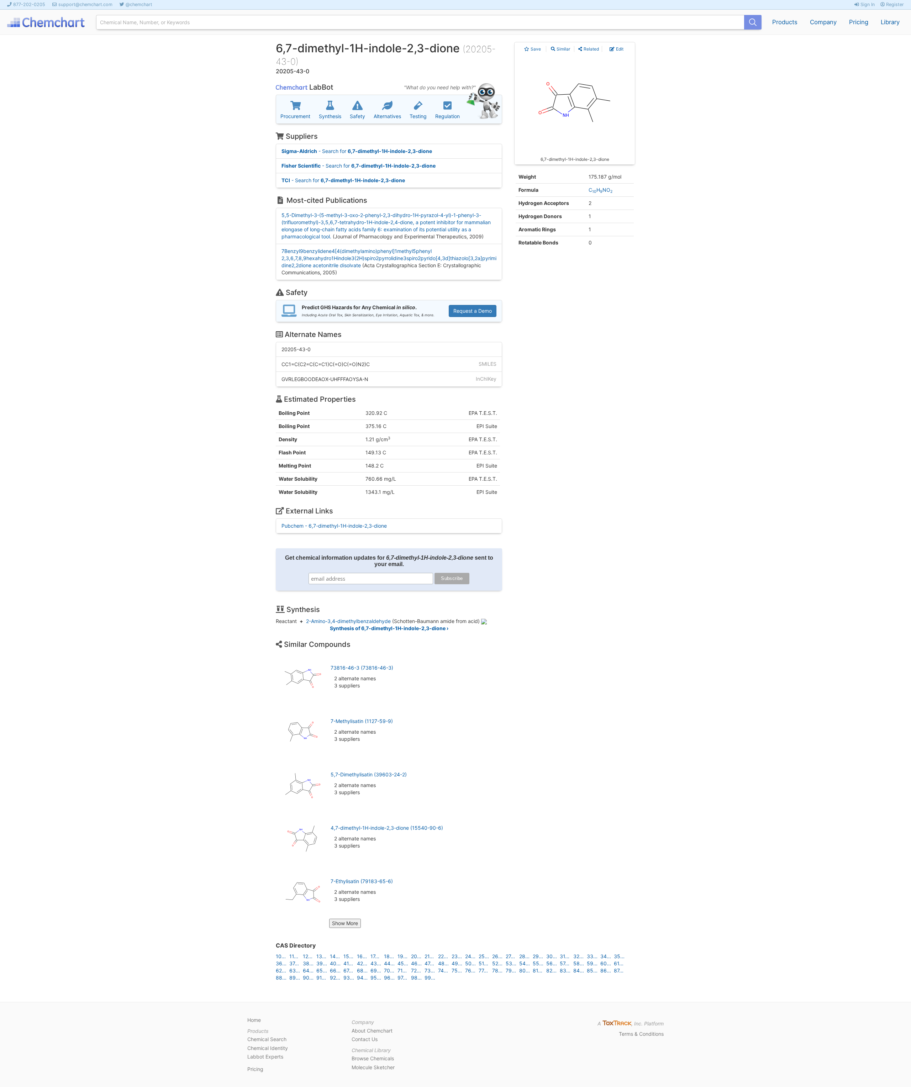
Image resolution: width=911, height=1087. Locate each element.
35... (619, 956)
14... (335, 956)
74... (443, 970)
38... (308, 963)
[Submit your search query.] (753, 22)
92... (335, 978)
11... (293, 956)
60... (605, 963)
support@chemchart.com (85, 4)
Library (890, 22)
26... (497, 956)
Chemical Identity (267, 1048)
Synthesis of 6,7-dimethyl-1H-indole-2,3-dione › (389, 628)
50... (470, 963)
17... (374, 956)
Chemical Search (266, 1039)
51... (483, 963)
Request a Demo (472, 311)
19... (402, 956)
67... (348, 970)
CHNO (600, 190)
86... (605, 970)
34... (605, 956)
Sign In (867, 4)
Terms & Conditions (641, 1034)
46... (416, 963)
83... (565, 970)
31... (564, 956)
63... (294, 970)
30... (551, 956)
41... (348, 963)
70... (389, 970)
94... (362, 978)
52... (497, 963)
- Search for (356, 151)
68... (362, 970)
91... (321, 978)
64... (308, 970)
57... (564, 963)
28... (524, 956)
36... (281, 963)
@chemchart (139, 4)
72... (416, 970)
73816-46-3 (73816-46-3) (362, 668)
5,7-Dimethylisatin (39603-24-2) (369, 774)
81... (537, 970)
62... (281, 970)
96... (389, 978)
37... (294, 963)
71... (402, 970)
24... (470, 956)
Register (894, 4)
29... (538, 956)
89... (294, 978)
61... (618, 963)
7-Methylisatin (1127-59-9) (362, 721)
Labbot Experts (265, 1057)
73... (430, 970)
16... (362, 956)
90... (308, 978)
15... (348, 956)
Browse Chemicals (373, 1058)
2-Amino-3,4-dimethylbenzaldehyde (348, 621)
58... (578, 963)
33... (592, 956)
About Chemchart (372, 1031)
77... (483, 970)
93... (348, 978)
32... (578, 956)
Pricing (858, 22)
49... (457, 963)
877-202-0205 (29, 4)
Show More (345, 923)
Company (823, 22)
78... (497, 970)
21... (429, 956)
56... (551, 963)
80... (524, 970)
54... (524, 963)
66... (335, 970)
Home (254, 1020)
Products (784, 22)
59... (592, 963)
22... (443, 956)
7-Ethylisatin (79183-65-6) (362, 881)
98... (416, 978)
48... (443, 963)
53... (511, 963)
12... (307, 956)
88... (281, 978)
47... (429, 963)
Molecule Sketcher (373, 1067)
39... (321, 963)
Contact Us (365, 1039)
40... (335, 963)
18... (389, 956)
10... (281, 956)
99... (430, 978)
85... (592, 970)
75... (457, 970)
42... (362, 963)
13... (321, 956)
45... (402, 963)
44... (389, 963)
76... (470, 970)
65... (321, 970)
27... (510, 956)
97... (402, 978)
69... (375, 970)
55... (538, 963)
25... (484, 956)
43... (375, 963)
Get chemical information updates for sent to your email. (389, 561)
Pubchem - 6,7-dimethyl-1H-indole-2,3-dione (334, 526)
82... (551, 970)
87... (618, 970)
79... (511, 970)
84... (578, 970)
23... (457, 956)
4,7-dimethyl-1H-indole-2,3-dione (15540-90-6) (387, 828)
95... (375, 978)
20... (416, 956)
